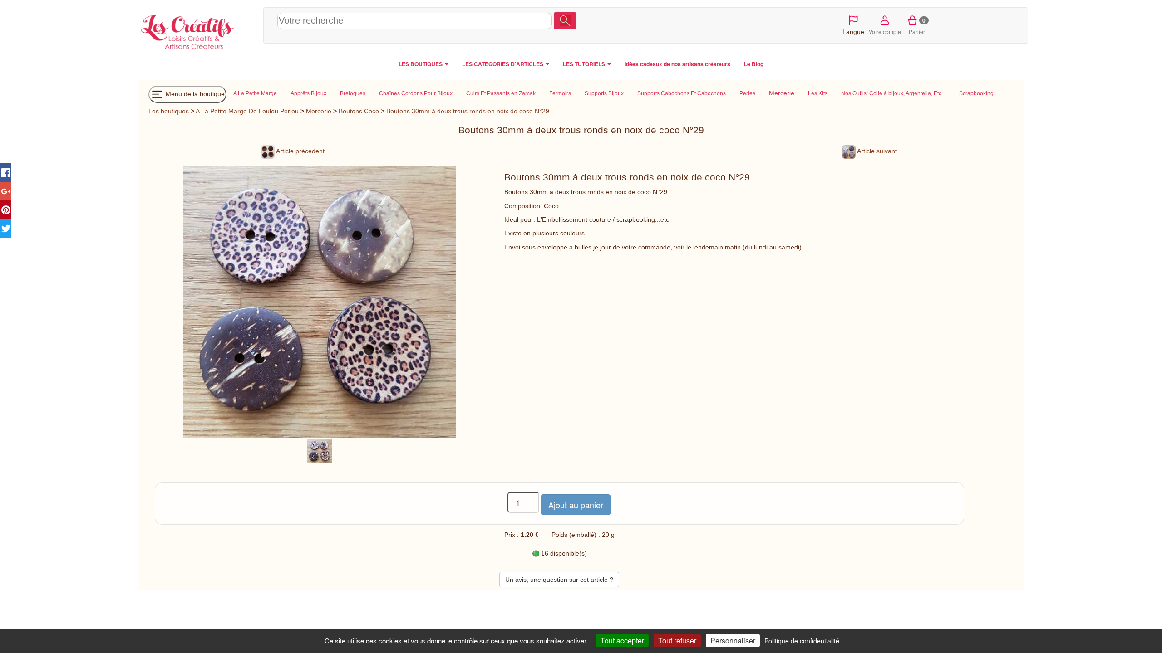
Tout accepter (622, 640)
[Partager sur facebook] (5, 172)
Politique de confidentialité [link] (801, 640)
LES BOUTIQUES (421, 64)
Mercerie (318, 111)
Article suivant (876, 151)
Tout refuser (677, 640)
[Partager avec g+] (5, 191)
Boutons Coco (359, 111)
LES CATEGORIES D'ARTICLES (503, 64)
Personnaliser (732, 640)
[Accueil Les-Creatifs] (198, 30)
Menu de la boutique (194, 93)
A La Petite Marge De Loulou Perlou (247, 111)
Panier (917, 25)
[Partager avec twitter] (5, 228)
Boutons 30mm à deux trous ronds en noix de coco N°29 (467, 111)
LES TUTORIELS (584, 64)
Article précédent (300, 151)
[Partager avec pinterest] (5, 209)
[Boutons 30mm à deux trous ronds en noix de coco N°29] (319, 450)
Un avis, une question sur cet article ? (559, 579)
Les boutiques (168, 111)
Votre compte (885, 31)
